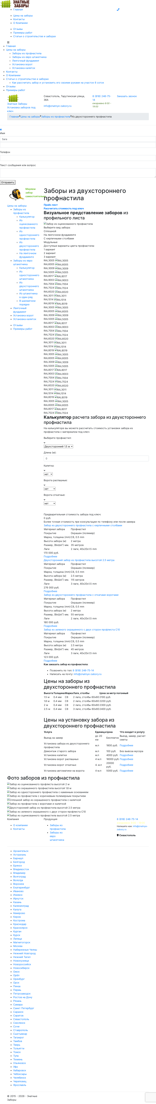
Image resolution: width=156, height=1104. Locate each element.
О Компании (20, 22)
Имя (2, 133)
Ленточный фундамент (25, 60)
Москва (17, 946)
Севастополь (21, 1019)
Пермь (17, 989)
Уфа (15, 1066)
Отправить (7, 182)
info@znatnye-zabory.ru (57, 105)
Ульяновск (19, 1063)
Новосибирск (21, 967)
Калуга (17, 909)
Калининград (21, 905)
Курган (17, 931)
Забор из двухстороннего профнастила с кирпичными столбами (83, 525)
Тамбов (17, 1041)
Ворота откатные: (54, 494)
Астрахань (19, 854)
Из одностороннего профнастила (29, 235)
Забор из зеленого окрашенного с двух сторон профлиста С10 (82, 629)
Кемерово (19, 913)
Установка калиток (23, 67)
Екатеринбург (21, 887)
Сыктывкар (20, 1033)
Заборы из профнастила (26, 53)
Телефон (5, 152)
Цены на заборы (23, 15)
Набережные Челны (25, 949)
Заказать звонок (127, 96)
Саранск (18, 1011)
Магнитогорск (21, 942)
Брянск (17, 865)
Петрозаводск (22, 993)
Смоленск (19, 1022)
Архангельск (20, 850)
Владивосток (21, 869)
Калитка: (49, 465)
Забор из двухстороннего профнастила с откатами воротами (81, 594)
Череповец (19, 1081)
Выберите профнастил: (57, 437)
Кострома (19, 920)
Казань (17, 902)
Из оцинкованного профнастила (28, 224)
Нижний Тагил (21, 956)
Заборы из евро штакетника (29, 57)
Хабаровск (19, 1070)
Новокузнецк (21, 960)
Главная (18, 9)
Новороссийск (22, 964)
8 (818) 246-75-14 (83, 670)
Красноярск (20, 927)
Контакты (19, 19)
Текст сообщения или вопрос (18, 165)
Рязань (17, 1000)
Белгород (19, 861)
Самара (18, 1004)
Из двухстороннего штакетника (29, 286)
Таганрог (18, 1037)
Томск (17, 1052)
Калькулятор (27, 216)
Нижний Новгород (24, 953)
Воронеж (18, 883)
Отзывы (18, 28)
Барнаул (18, 858)
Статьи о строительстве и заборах (34, 36)
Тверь (16, 1044)
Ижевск (18, 894)
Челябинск (19, 1077)
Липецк (17, 938)
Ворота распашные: (55, 480)
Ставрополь (20, 1030)
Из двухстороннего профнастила (29, 246)
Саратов (18, 1015)
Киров (17, 916)
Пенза (16, 986)
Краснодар (19, 924)
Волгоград (19, 876)
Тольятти (18, 1048)
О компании (20, 825)
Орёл (16, 975)
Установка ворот (22, 64)
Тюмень (18, 1059)
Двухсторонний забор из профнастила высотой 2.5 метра (79, 560)
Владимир (19, 872)
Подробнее (50, 556)
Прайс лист (51, 204)
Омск (16, 971)
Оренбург (19, 978)
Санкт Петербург (23, 1008)
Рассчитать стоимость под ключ (64, 208)
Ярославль (19, 1084)
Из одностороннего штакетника (29, 275)
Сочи (16, 1026)
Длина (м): (50, 452)
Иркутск (18, 898)
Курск (16, 935)
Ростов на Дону (22, 997)
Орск (16, 982)
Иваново (18, 891)
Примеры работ (22, 32)
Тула (16, 1055)
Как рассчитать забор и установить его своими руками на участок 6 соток (58, 82)
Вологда (18, 880)
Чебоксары (20, 1074)
